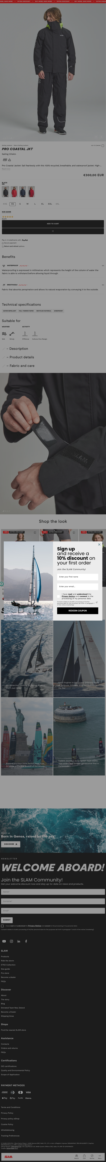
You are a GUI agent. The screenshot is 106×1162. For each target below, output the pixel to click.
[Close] (99, 544)
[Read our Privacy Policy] (96, 602)
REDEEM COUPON (78, 610)
